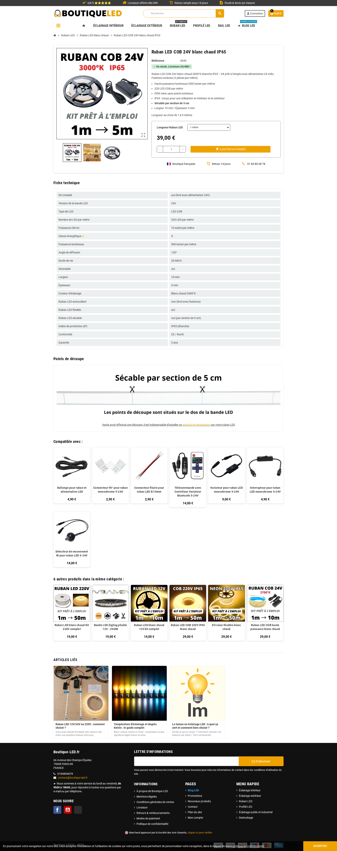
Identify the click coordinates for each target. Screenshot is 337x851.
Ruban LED (245, 801)
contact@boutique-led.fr (73, 777)
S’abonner (262, 761)
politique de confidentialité (248, 846)
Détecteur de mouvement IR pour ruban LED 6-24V (72, 553)
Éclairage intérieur (250, 790)
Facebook (57, 810)
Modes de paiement (148, 818)
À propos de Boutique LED (152, 791)
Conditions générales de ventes (155, 802)
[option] (71, 613)
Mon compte (195, 817)
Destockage (246, 817)
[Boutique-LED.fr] (87, 13)
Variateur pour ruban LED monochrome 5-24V (226, 489)
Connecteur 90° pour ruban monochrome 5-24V (110, 489)
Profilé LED (245, 806)
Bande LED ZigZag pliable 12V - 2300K (110, 627)
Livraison (142, 807)
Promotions (195, 795)
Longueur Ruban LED (170, 127)
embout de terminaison (196, 424)
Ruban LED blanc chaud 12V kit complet (149, 627)
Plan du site (195, 812)
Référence (158, 60)
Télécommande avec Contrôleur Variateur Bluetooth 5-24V (188, 491)
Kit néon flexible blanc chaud (226, 627)
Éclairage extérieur (250, 795)
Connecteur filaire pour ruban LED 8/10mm (149, 489)
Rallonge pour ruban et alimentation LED (72, 489)
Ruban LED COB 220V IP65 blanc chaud (188, 627)
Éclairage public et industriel (255, 812)
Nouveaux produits (199, 801)
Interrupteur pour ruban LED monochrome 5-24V (265, 489)
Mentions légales (147, 796)
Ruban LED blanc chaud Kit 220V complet (72, 627)
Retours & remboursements (153, 813)
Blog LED (193, 790)
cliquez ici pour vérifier (200, 832)
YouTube (68, 810)
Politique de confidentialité (152, 823)
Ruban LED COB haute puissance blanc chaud (265, 627)
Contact (193, 806)
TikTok (78, 810)
